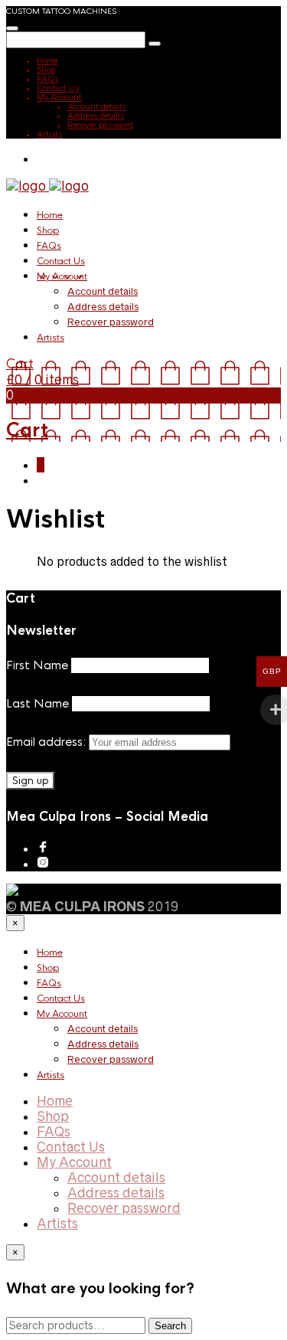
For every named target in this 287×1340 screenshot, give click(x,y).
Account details (96, 106)
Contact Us (58, 88)
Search (170, 1326)
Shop (46, 69)
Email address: (47, 741)
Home (47, 60)
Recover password (100, 124)
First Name (37, 665)
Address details (95, 115)
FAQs (47, 78)
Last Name (37, 703)
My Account (59, 97)
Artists (49, 134)
